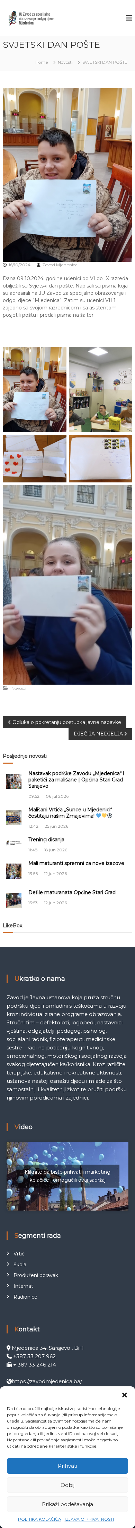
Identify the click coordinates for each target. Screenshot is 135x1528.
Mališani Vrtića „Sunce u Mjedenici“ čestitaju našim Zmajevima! (70, 812)
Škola (20, 1264)
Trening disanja (46, 839)
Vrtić (19, 1254)
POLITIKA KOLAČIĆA (39, 1519)
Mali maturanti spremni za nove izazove (76, 863)
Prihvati (67, 1466)
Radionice (25, 1297)
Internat (23, 1286)
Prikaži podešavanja (67, 1504)
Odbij (67, 1485)
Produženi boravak (36, 1275)
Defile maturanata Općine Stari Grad (72, 892)
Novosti (65, 62)
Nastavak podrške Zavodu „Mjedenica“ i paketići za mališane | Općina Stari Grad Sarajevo (76, 779)
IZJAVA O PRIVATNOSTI (89, 1519)
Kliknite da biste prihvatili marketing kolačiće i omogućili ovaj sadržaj (67, 1176)
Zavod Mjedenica (60, 264)
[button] (124, 1395)
